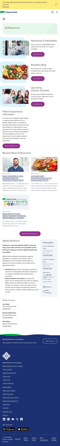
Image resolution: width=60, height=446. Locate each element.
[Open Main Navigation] (57, 12)
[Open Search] (52, 12)
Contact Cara (7, 309)
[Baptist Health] (15, 356)
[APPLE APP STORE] (23, 429)
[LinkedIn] (4, 419)
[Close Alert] (56, 4)
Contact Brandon (8, 317)
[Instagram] (8, 419)
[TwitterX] (17, 419)
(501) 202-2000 (47, 276)
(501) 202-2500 (47, 255)
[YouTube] (12, 419)
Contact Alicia (7, 326)
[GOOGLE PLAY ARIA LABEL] (8, 429)
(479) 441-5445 (47, 268)
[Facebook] (21, 419)
